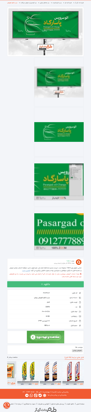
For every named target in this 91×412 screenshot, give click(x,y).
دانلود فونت (70, 404)
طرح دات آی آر (79, 3)
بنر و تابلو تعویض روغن (10, 3)
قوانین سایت (26, 271)
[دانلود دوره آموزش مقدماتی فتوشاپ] (45, 337)
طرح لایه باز (68, 3)
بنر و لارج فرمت (57, 3)
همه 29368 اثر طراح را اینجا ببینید (64, 263)
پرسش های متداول (57, 404)
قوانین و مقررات (43, 404)
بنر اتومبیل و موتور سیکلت (29, 3)
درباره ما (19, 404)
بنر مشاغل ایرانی (44, 3)
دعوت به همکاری (30, 404)
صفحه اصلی (80, 404)
